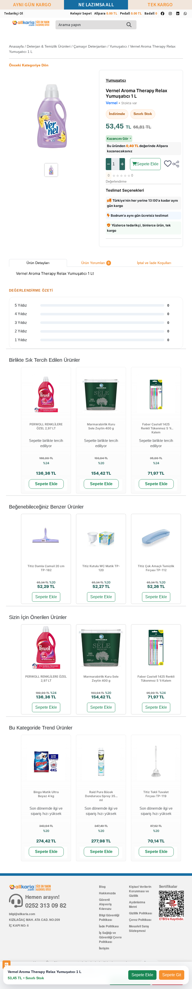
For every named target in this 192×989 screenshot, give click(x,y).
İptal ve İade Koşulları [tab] (154, 263)
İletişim (104, 948)
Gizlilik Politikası (140, 913)
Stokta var (129, 103)
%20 (101, 463)
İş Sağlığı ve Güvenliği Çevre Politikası (110, 937)
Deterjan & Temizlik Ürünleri (48, 46)
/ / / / (92, 49)
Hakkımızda (107, 893)
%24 (46, 463)
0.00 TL (111, 13)
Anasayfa (16, 46)
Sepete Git (171, 975)
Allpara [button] (105, 13)
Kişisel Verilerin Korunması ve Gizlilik (140, 891)
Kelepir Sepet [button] (81, 13)
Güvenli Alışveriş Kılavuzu (105, 904)
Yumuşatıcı (118, 46)
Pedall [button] (131, 13)
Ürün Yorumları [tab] (95, 263)
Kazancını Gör (118, 139)
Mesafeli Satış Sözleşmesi (139, 928)
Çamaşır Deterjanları (90, 46)
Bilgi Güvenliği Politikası (109, 917)
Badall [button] (150, 13)
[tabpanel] (96, 274)
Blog (102, 886)
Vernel (112, 102)
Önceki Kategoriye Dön (28, 65)
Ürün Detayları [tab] (38, 263)
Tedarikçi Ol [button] (13, 13)
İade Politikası (109, 926)
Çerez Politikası (140, 919)
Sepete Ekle (147, 164)
